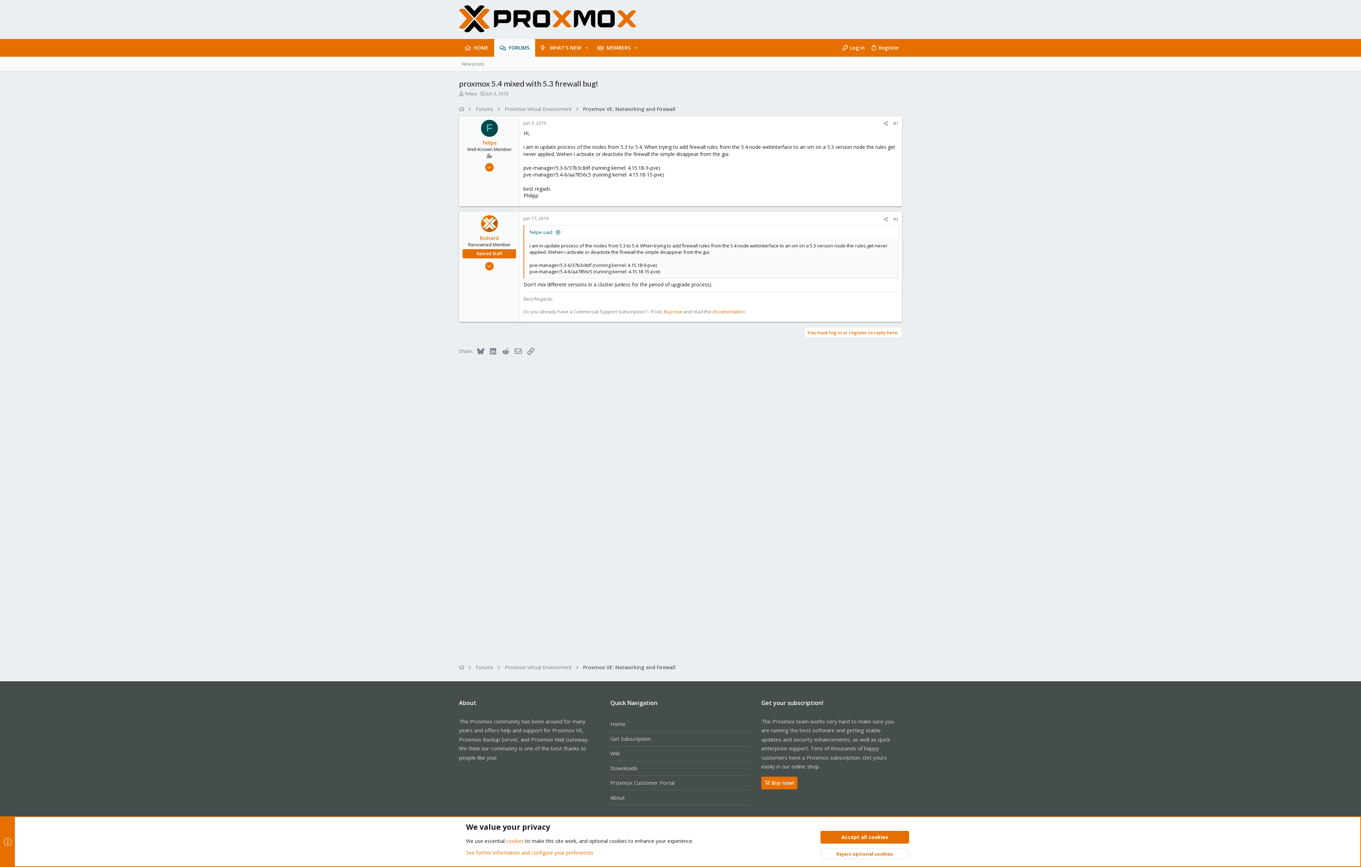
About (617, 797)
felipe (471, 93)
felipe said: (541, 232)
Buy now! (783, 782)
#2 (895, 219)
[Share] (886, 123)
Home (618, 723)
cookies (515, 841)
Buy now (673, 311)
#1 (895, 123)
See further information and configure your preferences (529, 852)
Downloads (624, 768)
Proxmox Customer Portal (642, 782)
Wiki (615, 753)
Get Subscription (630, 738)
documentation (728, 311)
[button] (587, 48)
